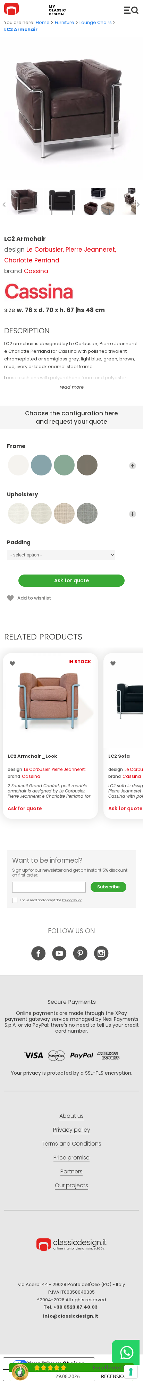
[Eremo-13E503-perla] (87, 513)
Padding (19, 542)
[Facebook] (39, 958)
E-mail (51, 887)
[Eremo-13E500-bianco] (18, 513)
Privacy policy (71, 1130)
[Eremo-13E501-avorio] (41, 513)
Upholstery (22, 494)
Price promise (71, 1158)
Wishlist (14, 663)
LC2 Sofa (119, 756)
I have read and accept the (50, 900)
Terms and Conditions (71, 1144)
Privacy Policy (72, 900)
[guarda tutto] (132, 465)
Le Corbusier (44, 249)
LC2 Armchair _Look (32, 756)
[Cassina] (39, 291)
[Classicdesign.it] (12, 10)
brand (24, 776)
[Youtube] (59, 958)
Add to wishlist (34, 598)
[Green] (64, 465)
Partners (71, 1171)
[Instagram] (101, 958)
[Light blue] (41, 465)
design (47, 769)
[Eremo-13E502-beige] (64, 513)
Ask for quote (71, 580)
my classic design (57, 10)
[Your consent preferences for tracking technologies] (130, 1371)
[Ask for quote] (50, 700)
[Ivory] (18, 465)
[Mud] (87, 465)
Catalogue (131, 10)
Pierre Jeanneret (90, 249)
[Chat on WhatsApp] (126, 1352)
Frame (16, 446)
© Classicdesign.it (71, 1245)
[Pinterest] (80, 958)
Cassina (36, 271)
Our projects (71, 1185)
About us (71, 1116)
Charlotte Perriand (31, 260)
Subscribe (108, 887)
